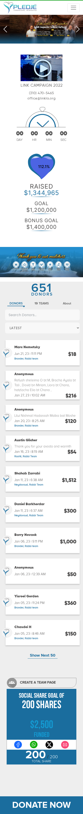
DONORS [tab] (16, 303)
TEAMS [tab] (42, 303)
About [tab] (67, 303)
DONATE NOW (41, 805)
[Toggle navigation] (73, 7)
